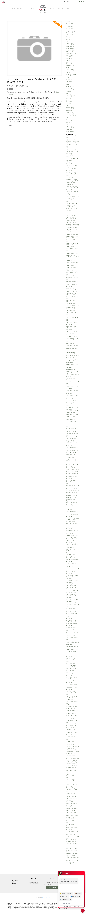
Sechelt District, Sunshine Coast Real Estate (71, 693)
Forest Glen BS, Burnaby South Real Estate (71, 404)
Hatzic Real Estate (71, 480)
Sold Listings (69, 28)
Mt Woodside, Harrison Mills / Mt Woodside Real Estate (72, 577)
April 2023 (69, 103)
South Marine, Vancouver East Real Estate (72, 701)
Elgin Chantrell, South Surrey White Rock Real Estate (72, 381)
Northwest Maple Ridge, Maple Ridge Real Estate (71, 596)
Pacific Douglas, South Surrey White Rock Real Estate (72, 604)
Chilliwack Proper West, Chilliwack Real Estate (21, 86)
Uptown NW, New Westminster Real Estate (71, 781)
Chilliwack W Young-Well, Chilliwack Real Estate (72, 272)
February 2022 (70, 128)
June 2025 (69, 58)
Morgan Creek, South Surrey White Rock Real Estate (72, 568)
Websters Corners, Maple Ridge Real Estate (71, 812)
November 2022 (70, 112)
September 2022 (71, 115)
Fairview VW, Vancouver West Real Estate (72, 390)
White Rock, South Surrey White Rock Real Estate (72, 836)
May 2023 (69, 102)
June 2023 (69, 100)
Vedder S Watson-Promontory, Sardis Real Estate (71, 803)
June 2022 (69, 121)
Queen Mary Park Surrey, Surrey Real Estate (71, 629)
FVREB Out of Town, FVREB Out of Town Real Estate (71, 421)
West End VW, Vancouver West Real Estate (72, 821)
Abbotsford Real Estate (72, 143)
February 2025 (70, 65)
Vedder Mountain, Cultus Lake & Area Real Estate (71, 798)
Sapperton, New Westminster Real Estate (71, 660)
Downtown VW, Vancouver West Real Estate (72, 345)
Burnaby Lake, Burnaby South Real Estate (71, 200)
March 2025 (69, 64)
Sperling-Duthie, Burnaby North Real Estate (71, 720)
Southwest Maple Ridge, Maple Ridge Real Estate (71, 715)
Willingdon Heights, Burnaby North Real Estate (71, 845)
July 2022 (68, 119)
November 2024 (70, 71)
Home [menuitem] (13, 9)
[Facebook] (79, 2)
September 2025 (71, 53)
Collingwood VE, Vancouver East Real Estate (72, 296)
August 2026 (69, 34)
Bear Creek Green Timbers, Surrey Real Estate (72, 174)
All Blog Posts (69, 23)
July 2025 (69, 57)
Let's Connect (52, 887)
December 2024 (70, 69)
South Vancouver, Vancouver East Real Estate (72, 710)
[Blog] (83, 2)
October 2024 (70, 72)
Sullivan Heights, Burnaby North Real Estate (71, 738)
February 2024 (70, 86)
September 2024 (71, 74)
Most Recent (69, 32)
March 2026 (69, 43)
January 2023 (70, 109)
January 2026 (70, 46)
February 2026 (70, 45)
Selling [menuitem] (60, 9)
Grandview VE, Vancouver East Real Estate (72, 447)
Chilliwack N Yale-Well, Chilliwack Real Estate (72, 248)
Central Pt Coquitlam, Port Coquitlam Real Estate (72, 231)
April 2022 (69, 124)
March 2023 (69, 105)
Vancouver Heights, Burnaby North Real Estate (71, 789)
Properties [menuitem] (19, 9)
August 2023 (69, 96)
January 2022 (70, 129)
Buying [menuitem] (52, 9)
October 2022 (70, 114)
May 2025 (69, 60)
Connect (74, 2)
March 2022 (69, 126)
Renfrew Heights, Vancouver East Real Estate (72, 637)
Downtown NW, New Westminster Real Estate (72, 340)
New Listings (69, 24)
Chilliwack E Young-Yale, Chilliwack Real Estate (72, 239)
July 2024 (68, 77)
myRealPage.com (46, 897)
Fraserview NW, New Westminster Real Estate (72, 416)
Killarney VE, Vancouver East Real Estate (72, 511)
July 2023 (68, 98)
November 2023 (70, 91)
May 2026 (69, 39)
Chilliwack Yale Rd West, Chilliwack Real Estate (72, 277)
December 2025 (70, 48)
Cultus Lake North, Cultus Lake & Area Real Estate (71, 322)
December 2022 (70, 110)
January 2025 (70, 67)
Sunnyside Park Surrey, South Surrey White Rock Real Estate (72, 753)
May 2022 (69, 122)
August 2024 (69, 76)
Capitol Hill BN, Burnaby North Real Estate (71, 212)
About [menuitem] (68, 9)
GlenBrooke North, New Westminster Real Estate (72, 433)
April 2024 (69, 83)
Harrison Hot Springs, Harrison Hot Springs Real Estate (72, 473)
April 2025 (69, 62)
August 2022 (69, 117)
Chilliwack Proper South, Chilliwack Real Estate (72, 257)
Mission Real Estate (71, 558)
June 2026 (69, 38)
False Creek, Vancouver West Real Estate (72, 395)
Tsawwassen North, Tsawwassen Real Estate (71, 770)
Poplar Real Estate (71, 611)
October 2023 (70, 93)
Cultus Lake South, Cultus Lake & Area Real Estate (71, 328)
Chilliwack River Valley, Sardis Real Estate (71, 267)
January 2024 (70, 88)
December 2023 (70, 90)
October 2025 (70, 52)
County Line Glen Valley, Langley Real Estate (72, 317)
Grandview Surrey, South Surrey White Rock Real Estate (71, 442)
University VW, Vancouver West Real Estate (72, 776)
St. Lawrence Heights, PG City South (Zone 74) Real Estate (72, 725)
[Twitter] (81, 2)
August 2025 (69, 55)
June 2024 (69, 79)
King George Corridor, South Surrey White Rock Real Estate (72, 520)
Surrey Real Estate (71, 756)
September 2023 (71, 95)
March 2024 (69, 84)
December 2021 (70, 131)
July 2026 (68, 36)
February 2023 (70, 107)
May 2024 (69, 81)
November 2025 (70, 50)
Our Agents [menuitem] (30, 9)
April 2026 (69, 41)
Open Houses (70, 26)
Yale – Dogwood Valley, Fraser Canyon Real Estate (72, 857)
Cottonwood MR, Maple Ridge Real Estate (71, 312)
